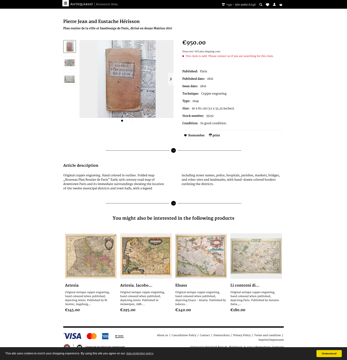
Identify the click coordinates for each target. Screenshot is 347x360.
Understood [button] (329, 353)
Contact (205, 335)
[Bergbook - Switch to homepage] (94, 4)
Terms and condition (267, 335)
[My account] (274, 4)
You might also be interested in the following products (173, 218)
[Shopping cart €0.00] (281, 4)
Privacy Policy (242, 335)
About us (162, 335)
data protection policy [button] (139, 353)
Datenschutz (221, 335)
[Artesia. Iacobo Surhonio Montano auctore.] (146, 256)
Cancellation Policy (184, 335)
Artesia (72, 285)
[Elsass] (201, 256)
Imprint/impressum (271, 339)
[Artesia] (91, 256)
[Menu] (65, 3)
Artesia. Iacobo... (136, 285)
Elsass (181, 285)
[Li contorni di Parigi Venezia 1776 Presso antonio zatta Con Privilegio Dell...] (256, 256)
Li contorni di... (244, 285)
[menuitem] (274, 4)
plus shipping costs (210, 51)
